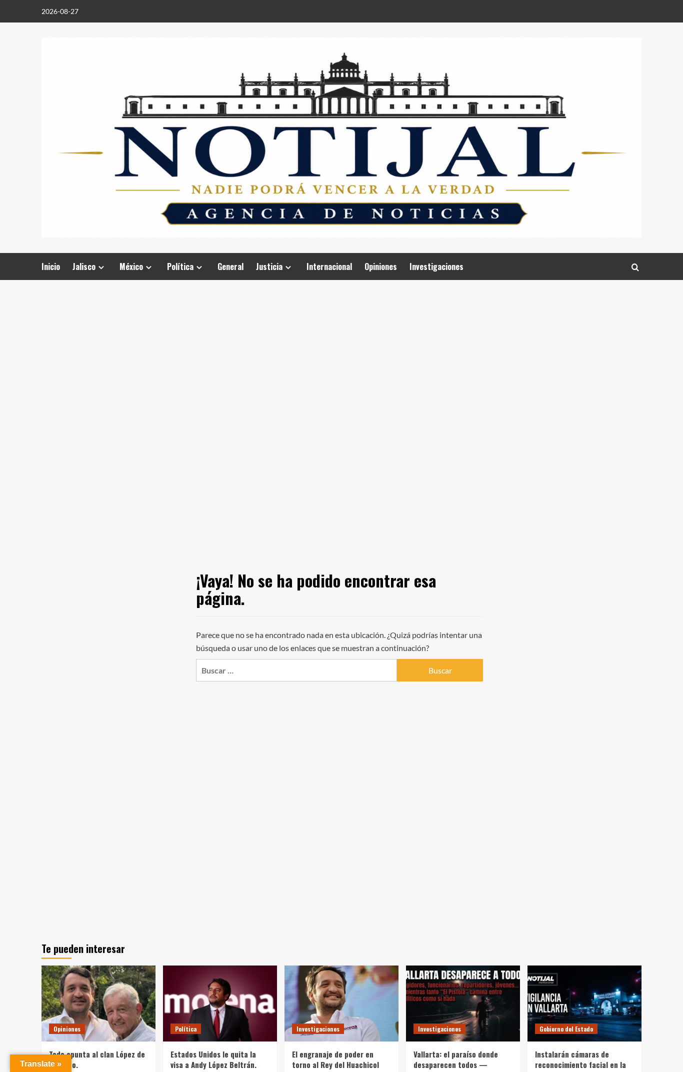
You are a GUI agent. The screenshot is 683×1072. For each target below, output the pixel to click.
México (131, 266)
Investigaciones (437, 266)
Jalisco (84, 266)
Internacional (329, 266)
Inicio (51, 266)
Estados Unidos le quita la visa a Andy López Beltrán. (213, 1059)
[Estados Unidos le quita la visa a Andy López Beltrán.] (220, 1004)
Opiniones (380, 266)
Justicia (269, 266)
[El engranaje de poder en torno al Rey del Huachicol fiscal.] (341, 1004)
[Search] (635, 266)
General (231, 266)
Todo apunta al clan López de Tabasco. (97, 1059)
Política (180, 266)
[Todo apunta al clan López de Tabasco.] (99, 1004)
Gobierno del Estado (566, 1028)
